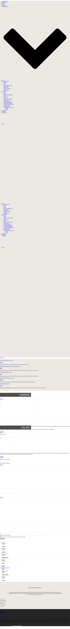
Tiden (7, 108)
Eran (4, 92)
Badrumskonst (6, 90)
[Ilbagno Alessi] (4, 572)
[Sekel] (4, 567)
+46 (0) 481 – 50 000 (3, 616)
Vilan (5, 83)
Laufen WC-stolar (7, 101)
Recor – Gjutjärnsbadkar (8, 85)
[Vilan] (4, 561)
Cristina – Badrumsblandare (9, 104)
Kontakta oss (4, 112)
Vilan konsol (6, 96)
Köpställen (4, 111)
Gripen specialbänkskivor (8, 94)
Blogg (1, 623)
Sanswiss (5, 89)
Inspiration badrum (5, 81)
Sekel (5, 84)
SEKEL (1, 374)
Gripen (5, 82)
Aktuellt (3, 124)
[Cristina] (4, 544)
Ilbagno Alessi (6, 86)
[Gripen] (4, 578)
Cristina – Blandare (7, 88)
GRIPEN (1, 362)
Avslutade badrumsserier (8, 107)
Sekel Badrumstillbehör (8, 102)
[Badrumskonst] (4, 555)
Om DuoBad (4, 110)
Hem (3, 80)
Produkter (4, 91)
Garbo (7, 109)
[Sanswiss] (4, 549)
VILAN (1, 368)
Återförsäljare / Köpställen (4, 567)
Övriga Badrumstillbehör (8, 103)
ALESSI (1, 385)
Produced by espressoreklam (17, 625)
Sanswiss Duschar (7, 105)
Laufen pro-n (6, 87)
